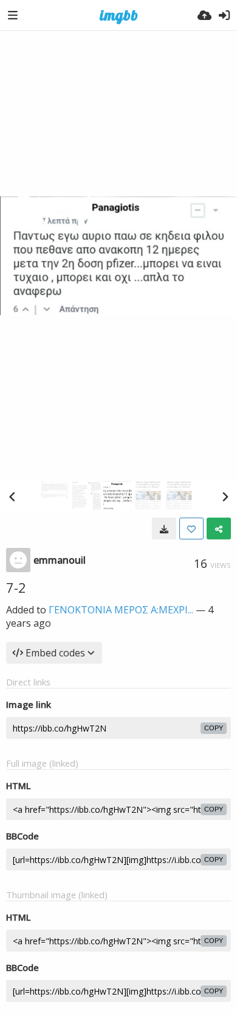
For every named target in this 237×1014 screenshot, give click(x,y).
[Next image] (225, 496)
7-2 (16, 587)
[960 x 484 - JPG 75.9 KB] (164, 528)
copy (213, 728)
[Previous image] (12, 496)
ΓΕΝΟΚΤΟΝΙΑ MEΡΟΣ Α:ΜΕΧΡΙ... (121, 609)
